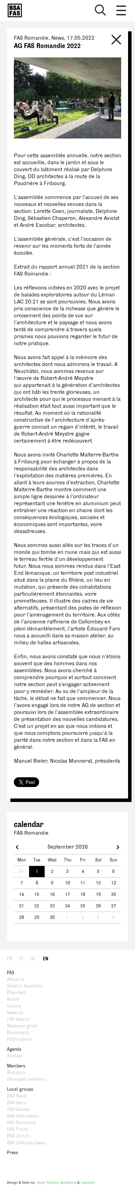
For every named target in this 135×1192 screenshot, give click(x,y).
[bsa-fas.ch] (13, 10)
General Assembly (25, 986)
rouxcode (88, 1182)
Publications (19, 1039)
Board (13, 999)
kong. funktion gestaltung (56, 1182)
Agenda (14, 1049)
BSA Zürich (18, 1136)
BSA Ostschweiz (22, 1116)
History (14, 1006)
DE (33, 958)
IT (21, 958)
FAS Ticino (17, 1129)
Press (12, 1152)
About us (15, 979)
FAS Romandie (21, 1122)
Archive (14, 1056)
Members (16, 1066)
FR (9, 958)
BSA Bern (16, 1102)
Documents (18, 1032)
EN (45, 958)
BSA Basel (17, 1096)
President (16, 992)
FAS (10, 972)
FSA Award (18, 1019)
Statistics (16, 1072)
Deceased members (26, 1079)
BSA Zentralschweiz (26, 1143)
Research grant (22, 1026)
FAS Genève (18, 1109)
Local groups (20, 1089)
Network (15, 1012)
